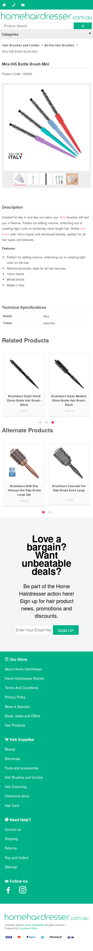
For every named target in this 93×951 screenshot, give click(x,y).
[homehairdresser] (46, 917)
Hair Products (15, 725)
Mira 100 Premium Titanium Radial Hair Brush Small (19, 398)
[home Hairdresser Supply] (46, 16)
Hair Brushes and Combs (24, 777)
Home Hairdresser (34, 925)
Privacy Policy (15, 697)
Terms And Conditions (21, 687)
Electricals (12, 758)
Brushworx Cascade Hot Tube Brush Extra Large (49, 488)
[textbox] (37, 25)
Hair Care (12, 805)
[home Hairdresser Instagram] (26, 891)
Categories (10, 34)
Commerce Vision (28, 928)
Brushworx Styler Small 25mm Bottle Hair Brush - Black (63, 400)
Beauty (10, 749)
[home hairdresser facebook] (12, 891)
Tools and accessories (21, 768)
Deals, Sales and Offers (22, 716)
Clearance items (17, 796)
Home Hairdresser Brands (24, 678)
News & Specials (17, 706)
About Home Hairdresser (23, 669)
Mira (63, 217)
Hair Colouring (15, 786)
